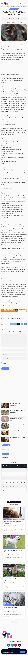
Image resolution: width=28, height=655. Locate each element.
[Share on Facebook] (11, 19)
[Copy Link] (16, 19)
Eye (13, 318)
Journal (16, 318)
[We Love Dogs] (6, 3)
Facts (11, 420)
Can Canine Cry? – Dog (15, 430)
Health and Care (13, 405)
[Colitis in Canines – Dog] (5, 405)
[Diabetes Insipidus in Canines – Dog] (5, 412)
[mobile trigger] (2, 3)
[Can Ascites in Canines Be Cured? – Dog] (14, 542)
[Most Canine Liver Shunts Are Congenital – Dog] (14, 599)
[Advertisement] (14, 387)
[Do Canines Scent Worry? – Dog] (5, 426)
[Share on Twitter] (14, 19)
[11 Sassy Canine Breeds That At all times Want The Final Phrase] (5, 419)
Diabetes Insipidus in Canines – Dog (17, 410)
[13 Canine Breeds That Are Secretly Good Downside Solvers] (5, 439)
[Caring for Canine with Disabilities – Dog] (14, 570)
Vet (23, 318)
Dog (11, 318)
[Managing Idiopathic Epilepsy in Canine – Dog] (14, 513)
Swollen (20, 318)
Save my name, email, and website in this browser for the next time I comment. (14, 362)
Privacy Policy (10, 652)
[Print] (18, 19)
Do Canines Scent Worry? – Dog (17, 423)
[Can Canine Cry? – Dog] (5, 432)
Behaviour (11, 425)
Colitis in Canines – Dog (15, 403)
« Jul (2, 494)
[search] (18, 3)
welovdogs (8, 22)
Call (8, 318)
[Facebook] (8, 645)
